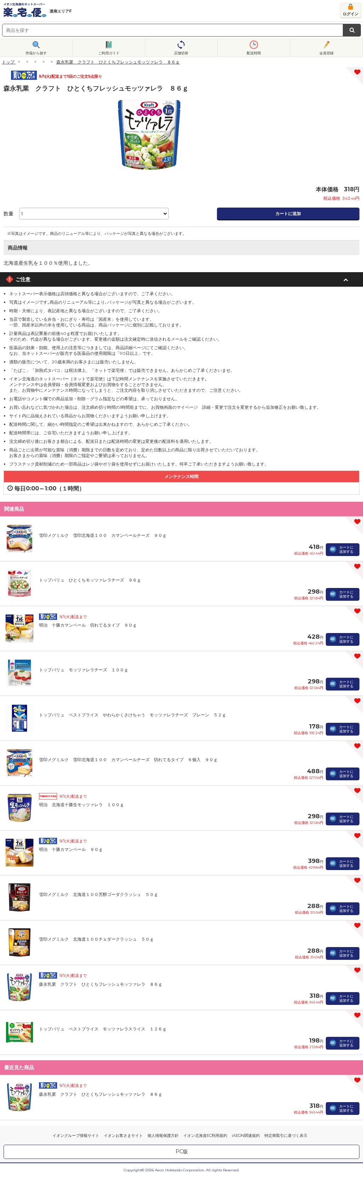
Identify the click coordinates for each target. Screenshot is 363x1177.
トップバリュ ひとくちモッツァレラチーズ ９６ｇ (90, 580)
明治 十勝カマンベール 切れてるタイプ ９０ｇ (88, 625)
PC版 (181, 1151)
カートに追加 (288, 213)
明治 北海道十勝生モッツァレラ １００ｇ (81, 804)
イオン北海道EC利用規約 (205, 1135)
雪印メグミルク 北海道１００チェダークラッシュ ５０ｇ (96, 939)
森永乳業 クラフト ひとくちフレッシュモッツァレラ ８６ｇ (100, 984)
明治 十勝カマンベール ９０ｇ (71, 849)
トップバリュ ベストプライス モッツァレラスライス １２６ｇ (103, 1029)
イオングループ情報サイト (75, 1135)
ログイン (350, 13)
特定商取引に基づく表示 (285, 1135)
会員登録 (326, 53)
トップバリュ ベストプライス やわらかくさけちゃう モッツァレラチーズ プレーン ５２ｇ (132, 714)
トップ (8, 62)
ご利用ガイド (108, 53)
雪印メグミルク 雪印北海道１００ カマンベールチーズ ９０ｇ (103, 535)
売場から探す (36, 53)
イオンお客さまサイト (123, 1135)
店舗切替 (181, 53)
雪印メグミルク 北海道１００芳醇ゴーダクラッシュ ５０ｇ (98, 894)
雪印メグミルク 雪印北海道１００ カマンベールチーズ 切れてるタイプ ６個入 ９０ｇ (128, 759)
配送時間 (254, 53)
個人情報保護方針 (163, 1135)
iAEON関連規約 (246, 1135)
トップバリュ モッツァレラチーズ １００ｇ (83, 669)
